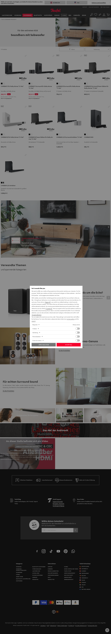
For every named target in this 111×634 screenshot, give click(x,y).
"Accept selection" (37, 315)
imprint (33, 321)
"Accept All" (49, 308)
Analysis (34, 328)
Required (34, 324)
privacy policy (70, 319)
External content (37, 340)
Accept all (68, 344)
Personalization (36, 336)
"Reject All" (48, 302)
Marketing (35, 332)
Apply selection (44, 344)
